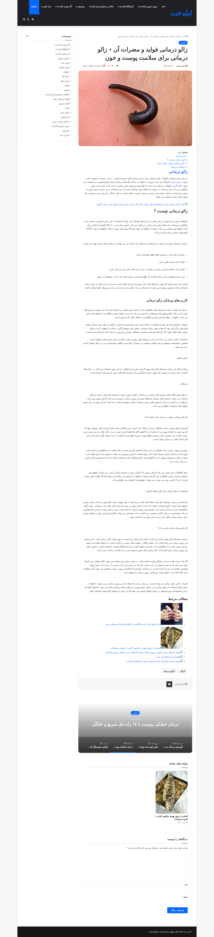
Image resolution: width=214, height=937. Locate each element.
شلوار (66, 85)
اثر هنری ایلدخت (62, 54)
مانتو (67, 108)
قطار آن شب (162, 657)
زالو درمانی (178, 171)
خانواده (34, 6)
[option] (135, 724)
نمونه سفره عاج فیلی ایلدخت (139, 661)
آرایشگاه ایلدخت (126, 6)
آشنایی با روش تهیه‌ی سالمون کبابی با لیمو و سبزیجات (136, 648)
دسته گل (65, 76)
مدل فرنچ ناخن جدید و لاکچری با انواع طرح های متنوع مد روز (133, 624)
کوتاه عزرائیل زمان (61, 99)
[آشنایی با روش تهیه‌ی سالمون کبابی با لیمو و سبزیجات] (172, 792)
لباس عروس (64, 103)
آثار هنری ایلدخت (64, 6)
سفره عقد (65, 81)
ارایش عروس (63, 58)
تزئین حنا (65, 63)
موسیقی (81, 6)
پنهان (179, 152)
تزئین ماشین (64, 67)
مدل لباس (47, 6)
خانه (163, 6)
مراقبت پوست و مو (61, 121)
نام (186, 885)
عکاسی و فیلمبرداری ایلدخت (101, 6)
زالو (182, 671)
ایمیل (185, 897)
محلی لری (65, 112)
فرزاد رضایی (180, 66)
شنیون (66, 90)
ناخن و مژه (64, 135)
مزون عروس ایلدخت (148, 6)
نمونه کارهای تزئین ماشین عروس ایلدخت (124, 652)
